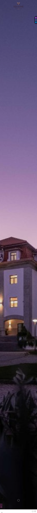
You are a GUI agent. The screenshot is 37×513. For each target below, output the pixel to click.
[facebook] (36, 20)
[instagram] (36, 18)
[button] (2, 511)
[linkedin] (36, 22)
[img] (18, 255)
